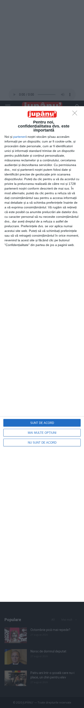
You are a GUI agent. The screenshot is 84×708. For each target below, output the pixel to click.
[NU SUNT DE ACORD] (76, 114)
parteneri (19, 136)
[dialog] (42, 354)
